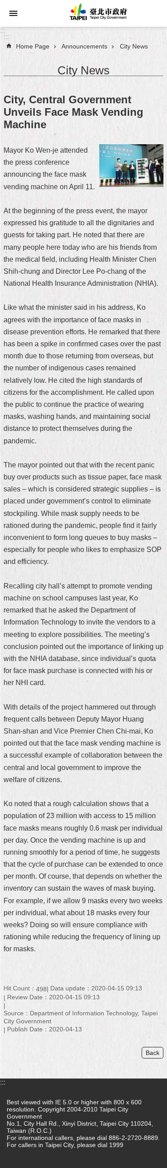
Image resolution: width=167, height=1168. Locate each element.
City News (134, 46)
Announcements (84, 46)
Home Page (32, 46)
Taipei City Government (97, 13)
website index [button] (13, 13)
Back (152, 1052)
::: (2, 30)
